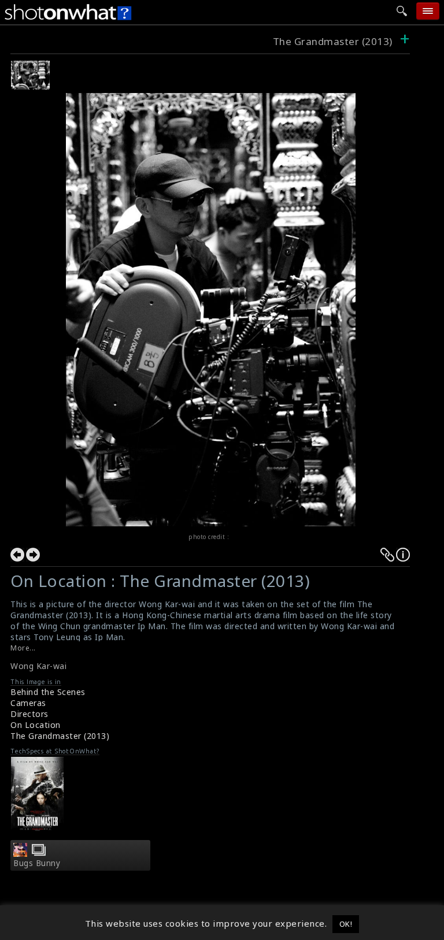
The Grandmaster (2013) (333, 41)
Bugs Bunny (36, 863)
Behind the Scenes (48, 691)
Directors (29, 713)
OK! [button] (346, 924)
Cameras (28, 702)
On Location (35, 724)
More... (23, 648)
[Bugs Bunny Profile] (20, 853)
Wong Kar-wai (38, 665)
